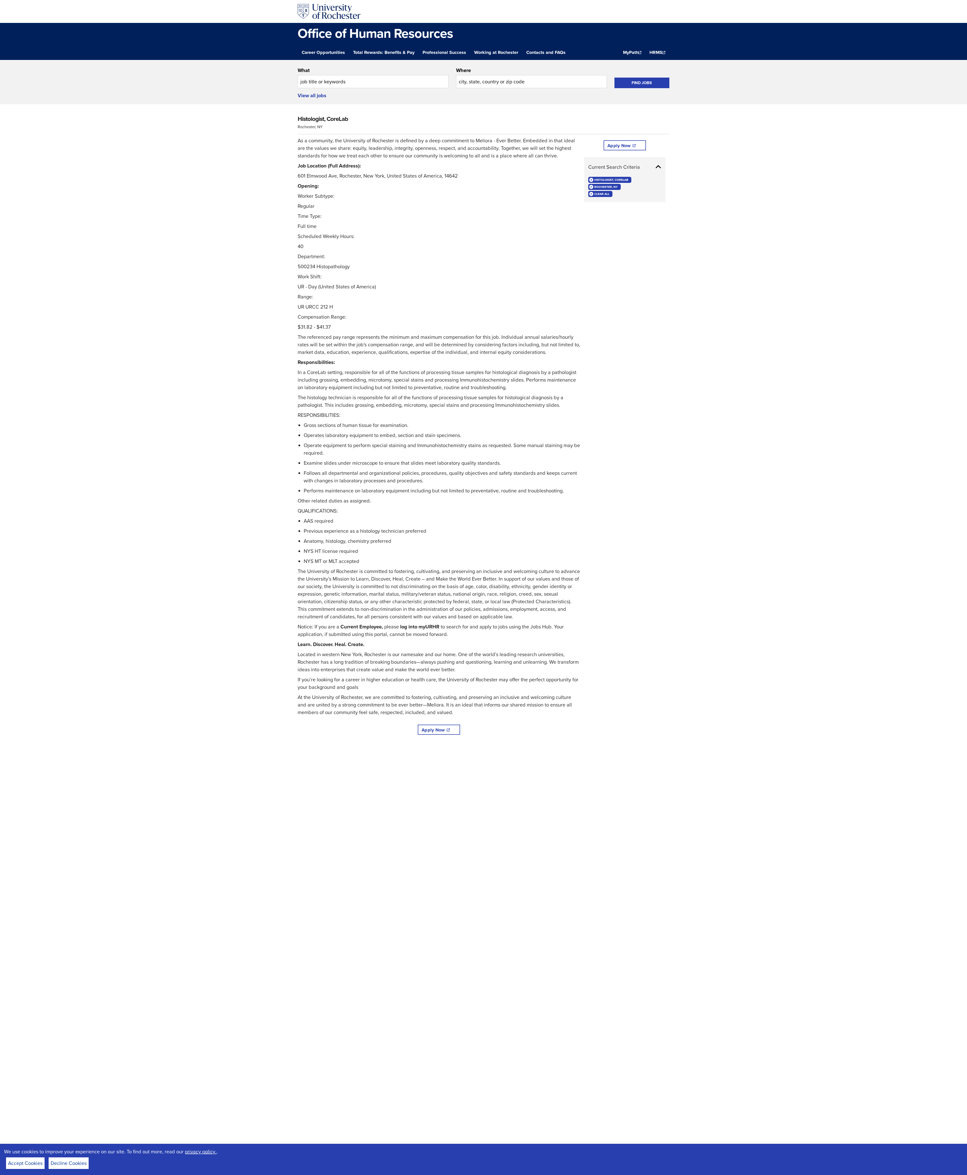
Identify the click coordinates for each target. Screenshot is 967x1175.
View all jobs (312, 95)
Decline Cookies (69, 1163)
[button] (624, 167)
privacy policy (201, 1151)
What (304, 70)
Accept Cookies (25, 1163)
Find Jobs (642, 83)
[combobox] (373, 77)
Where (463, 70)
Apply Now (433, 730)
